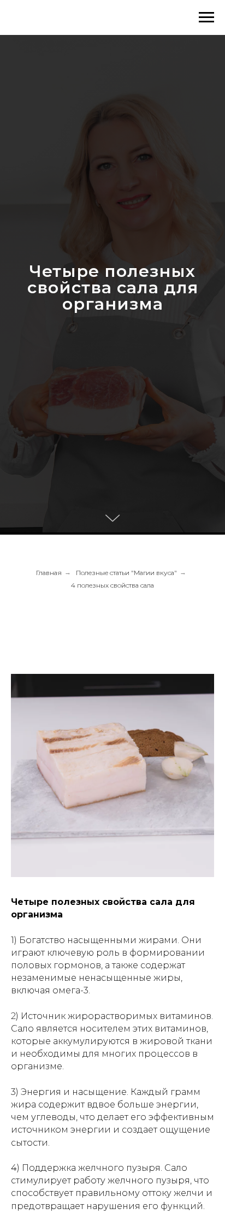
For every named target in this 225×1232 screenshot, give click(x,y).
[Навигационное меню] (206, 17)
